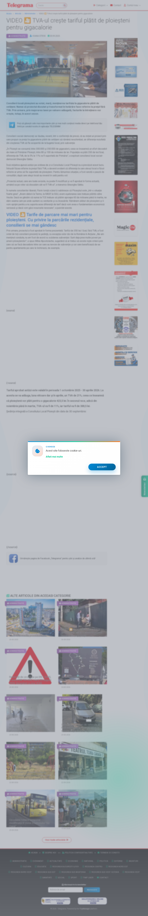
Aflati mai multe (54, 456)
